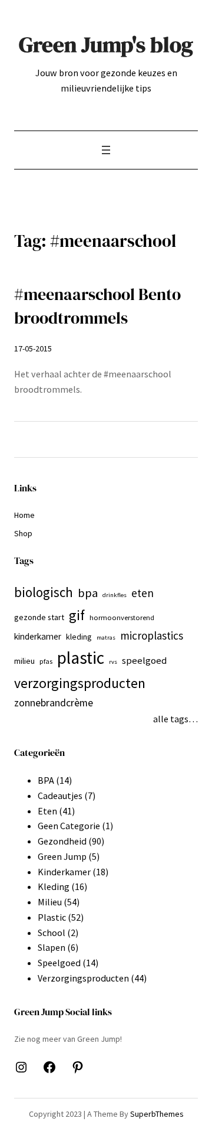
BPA (46, 780)
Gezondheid (62, 841)
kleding (79, 636)
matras (106, 637)
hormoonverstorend (122, 617)
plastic (80, 658)
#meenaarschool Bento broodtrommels (97, 306)
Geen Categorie (69, 826)
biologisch (43, 592)
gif (77, 615)
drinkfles (114, 595)
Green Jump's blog (106, 44)
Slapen (51, 947)
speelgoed (144, 660)
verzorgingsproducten (79, 683)
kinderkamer (37, 636)
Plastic (52, 917)
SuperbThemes (157, 1114)
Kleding (53, 886)
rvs (113, 662)
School (51, 932)
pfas (45, 661)
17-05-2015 (33, 348)
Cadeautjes (60, 795)
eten (142, 593)
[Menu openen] (106, 150)
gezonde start (39, 617)
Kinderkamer (64, 872)
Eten (47, 811)
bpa (88, 593)
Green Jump (62, 856)
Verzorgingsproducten (83, 978)
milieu (24, 661)
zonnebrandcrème (53, 702)
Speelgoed (59, 963)
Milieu (50, 902)
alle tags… (175, 719)
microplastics (151, 635)
